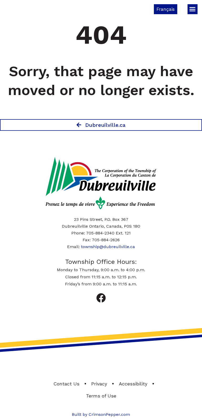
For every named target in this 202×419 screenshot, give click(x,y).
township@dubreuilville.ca (108, 246)
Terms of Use (101, 396)
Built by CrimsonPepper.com (101, 414)
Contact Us (66, 383)
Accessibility (133, 383)
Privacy (99, 383)
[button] (192, 9)
